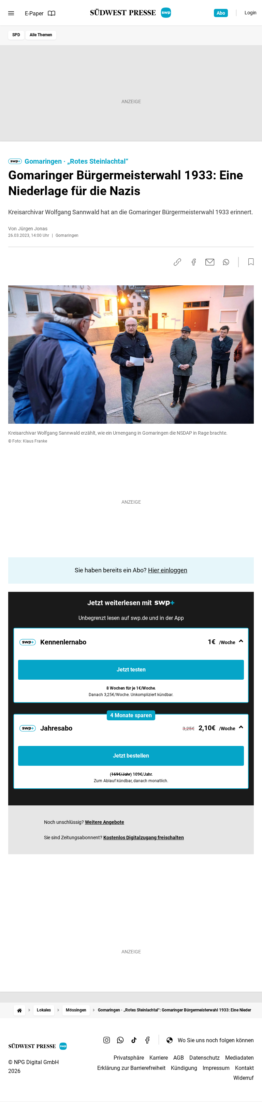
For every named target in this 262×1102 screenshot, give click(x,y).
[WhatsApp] (120, 1040)
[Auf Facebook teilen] (194, 262)
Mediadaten (239, 1058)
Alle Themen (41, 34)
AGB (178, 1058)
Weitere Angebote (104, 822)
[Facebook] (147, 1040)
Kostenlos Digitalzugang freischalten (143, 837)
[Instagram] (106, 1040)
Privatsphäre (129, 1058)
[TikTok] (134, 1040)
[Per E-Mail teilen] (210, 262)
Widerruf (243, 1078)
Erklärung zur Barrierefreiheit (131, 1068)
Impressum (216, 1068)
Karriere (158, 1058)
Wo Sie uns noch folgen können (216, 1040)
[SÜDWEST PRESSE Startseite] (131, 13)
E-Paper (34, 13)
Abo (221, 13)
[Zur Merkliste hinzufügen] (249, 262)
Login (251, 12)
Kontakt (244, 1068)
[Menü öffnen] (11, 13)
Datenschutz (204, 1058)
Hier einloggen (167, 570)
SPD (16, 34)
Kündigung (184, 1068)
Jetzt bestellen (131, 755)
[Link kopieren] (177, 262)
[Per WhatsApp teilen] (226, 262)
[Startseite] (19, 1010)
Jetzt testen (131, 669)
